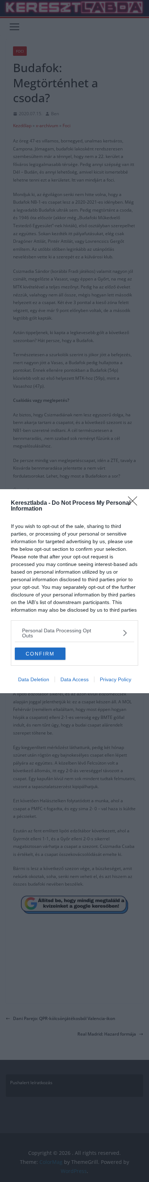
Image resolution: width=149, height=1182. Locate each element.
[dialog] (74, 591)
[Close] (135, 503)
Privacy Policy (115, 679)
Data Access (74, 679)
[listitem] (74, 633)
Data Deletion (33, 679)
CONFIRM (40, 654)
